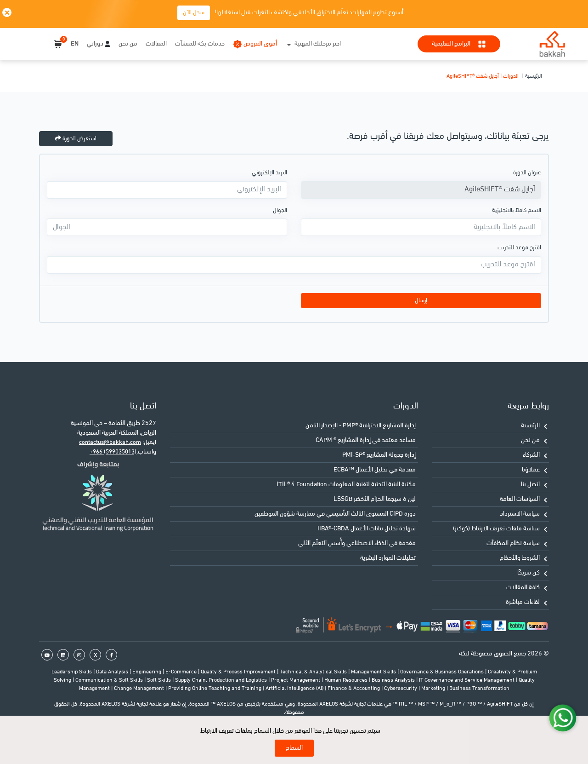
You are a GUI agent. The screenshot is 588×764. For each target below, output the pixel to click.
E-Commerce (181, 672)
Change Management (139, 688)
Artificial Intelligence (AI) (295, 688)
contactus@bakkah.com (110, 442)
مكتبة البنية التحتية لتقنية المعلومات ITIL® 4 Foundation (346, 484)
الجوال (280, 210)
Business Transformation (479, 688)
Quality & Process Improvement (239, 672)
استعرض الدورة (78, 139)
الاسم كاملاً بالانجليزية (516, 210)
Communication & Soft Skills (109, 680)
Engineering (147, 672)
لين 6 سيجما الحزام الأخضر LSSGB (375, 499)
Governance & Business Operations (442, 672)
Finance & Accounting (354, 688)
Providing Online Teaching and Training (215, 688)
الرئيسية (533, 76)
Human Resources (346, 680)
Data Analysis (113, 672)
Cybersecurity (401, 688)
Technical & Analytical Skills (314, 672)
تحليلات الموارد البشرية (388, 558)
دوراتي (95, 43)
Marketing (434, 688)
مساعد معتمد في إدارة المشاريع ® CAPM (366, 440)
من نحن (128, 43)
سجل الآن (193, 13)
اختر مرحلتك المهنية (317, 43)
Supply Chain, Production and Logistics (221, 680)
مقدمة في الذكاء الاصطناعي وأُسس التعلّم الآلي (357, 543)
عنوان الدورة (527, 173)
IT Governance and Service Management (467, 680)
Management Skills (374, 672)
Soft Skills (159, 680)
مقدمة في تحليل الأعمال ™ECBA (375, 469)
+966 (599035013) (113, 452)
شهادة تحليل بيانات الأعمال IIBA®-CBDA (366, 528)
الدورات (405, 406)
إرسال (421, 301)
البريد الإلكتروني (269, 173)
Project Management (296, 680)
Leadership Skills (72, 672)
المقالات (156, 43)
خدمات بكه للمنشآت (200, 43)
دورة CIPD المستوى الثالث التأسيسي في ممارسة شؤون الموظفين (335, 514)
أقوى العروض (260, 43)
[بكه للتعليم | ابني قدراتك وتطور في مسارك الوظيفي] (552, 44)
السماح (294, 748)
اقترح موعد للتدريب (519, 248)
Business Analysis (394, 680)
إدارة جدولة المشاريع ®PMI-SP (379, 455)
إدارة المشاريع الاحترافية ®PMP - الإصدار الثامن (360, 425)
